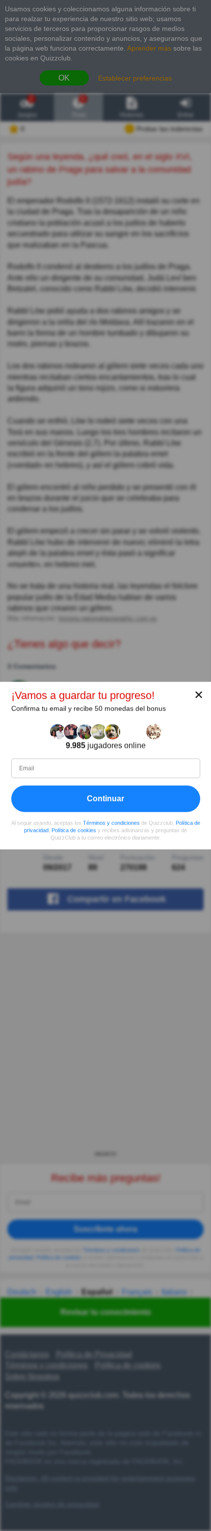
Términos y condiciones (111, 823)
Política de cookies (74, 830)
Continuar (105, 798)
